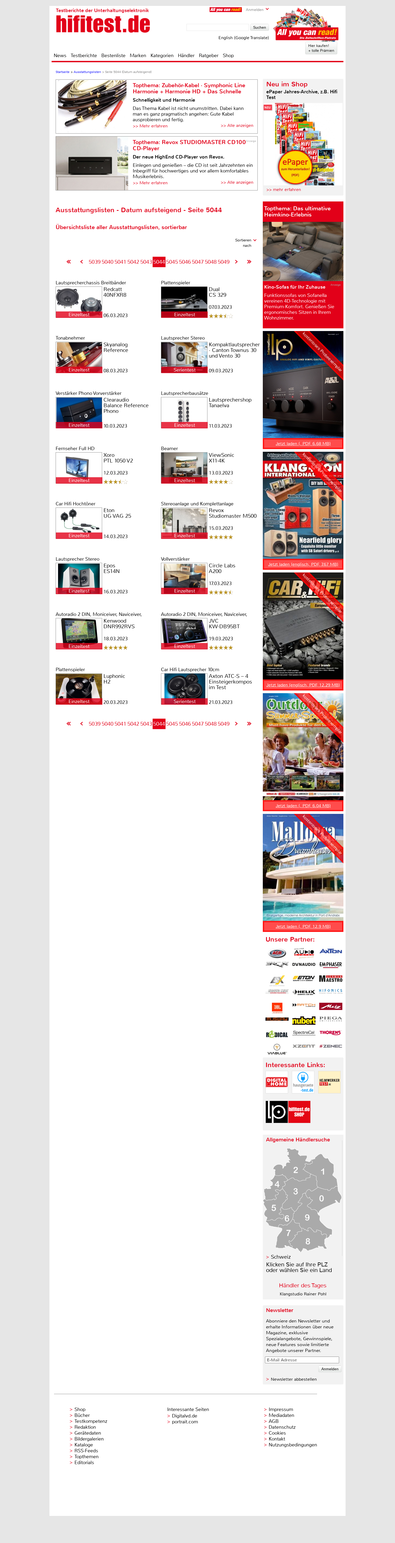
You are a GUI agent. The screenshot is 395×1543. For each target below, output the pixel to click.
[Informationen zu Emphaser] (330, 967)
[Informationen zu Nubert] (303, 1021)
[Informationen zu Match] (303, 1008)
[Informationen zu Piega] (330, 1021)
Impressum (281, 1409)
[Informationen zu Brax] (277, 967)
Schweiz (281, 1257)
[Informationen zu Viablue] (277, 1049)
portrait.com (185, 1422)
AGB (274, 1421)
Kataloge (83, 1445)
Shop (228, 55)
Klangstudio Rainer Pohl (303, 1294)
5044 (159, 262)
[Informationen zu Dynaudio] (303, 967)
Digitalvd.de (184, 1416)
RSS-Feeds (86, 1451)
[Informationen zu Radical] (277, 1035)
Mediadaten (281, 1415)
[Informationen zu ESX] (277, 980)
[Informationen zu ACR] (277, 953)
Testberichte (84, 55)
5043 (146, 262)
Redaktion (85, 1427)
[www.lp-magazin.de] (276, 1127)
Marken (138, 55)
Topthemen (86, 1456)
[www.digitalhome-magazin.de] (276, 1098)
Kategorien (162, 55)
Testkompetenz (90, 1421)
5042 (133, 262)
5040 (107, 262)
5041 (120, 262)
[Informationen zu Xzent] (303, 1049)
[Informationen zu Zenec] (330, 1049)
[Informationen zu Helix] (303, 994)
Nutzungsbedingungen (293, 1445)
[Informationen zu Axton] (330, 953)
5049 (223, 262)
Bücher (82, 1415)
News (60, 55)
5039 (94, 262)
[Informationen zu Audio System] (303, 953)
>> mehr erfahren (283, 189)
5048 (211, 262)
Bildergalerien (89, 1439)
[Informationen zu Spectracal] (303, 1035)
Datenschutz (282, 1427)
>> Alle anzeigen (237, 125)
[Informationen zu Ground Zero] (277, 994)
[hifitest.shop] (299, 1127)
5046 (185, 262)
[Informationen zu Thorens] (330, 1035)
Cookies (277, 1433)
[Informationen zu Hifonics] (330, 994)
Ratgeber (208, 55)
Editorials (84, 1462)
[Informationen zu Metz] (330, 1008)
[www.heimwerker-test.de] (329, 1098)
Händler (186, 55)
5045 (172, 262)
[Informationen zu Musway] (277, 1021)
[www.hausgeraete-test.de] (303, 1098)
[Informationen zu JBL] (277, 1008)
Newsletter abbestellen (294, 1379)
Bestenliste (113, 55)
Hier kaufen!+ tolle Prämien (321, 48)
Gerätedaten (87, 1433)
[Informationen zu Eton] (303, 980)
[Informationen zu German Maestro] (330, 980)
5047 (198, 262)
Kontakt (277, 1439)
